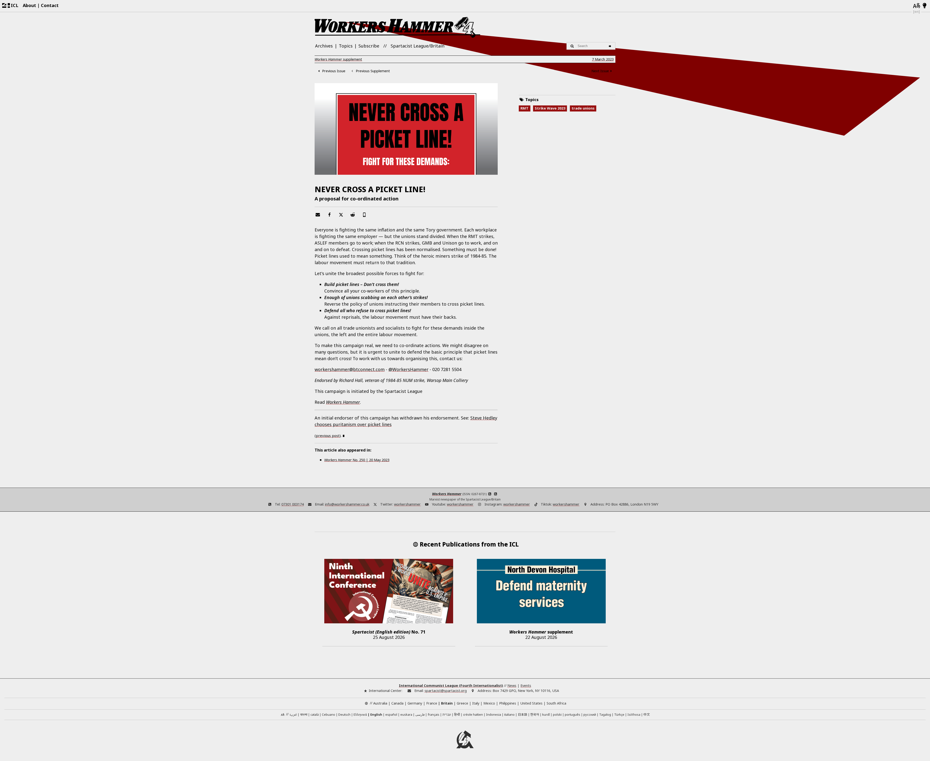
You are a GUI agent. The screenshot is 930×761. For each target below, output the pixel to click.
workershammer (407, 504)
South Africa (556, 703)
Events (525, 685)
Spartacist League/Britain (417, 46)
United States (531, 703)
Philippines (507, 703)
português (572, 714)
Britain (447, 703)
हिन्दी (457, 714)
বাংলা (303, 715)
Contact (50, 5)
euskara (406, 714)
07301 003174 (292, 504)
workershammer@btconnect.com (350, 369)
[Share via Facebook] (329, 214)
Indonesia (493, 714)
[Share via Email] (318, 214)
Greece (462, 703)
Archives (324, 46)
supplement (338, 59)
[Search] (610, 45)
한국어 (534, 714)
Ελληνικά (360, 714)
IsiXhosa (634, 714)
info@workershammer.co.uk (347, 504)
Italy (475, 703)
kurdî (546, 714)
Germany (415, 703)
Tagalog (605, 714)
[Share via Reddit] (353, 214)
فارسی (420, 714)
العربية (293, 715)
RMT (524, 108)
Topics (346, 46)
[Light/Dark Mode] (924, 6)
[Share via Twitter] (341, 214)
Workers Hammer (446, 493)
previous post (328, 435)
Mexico (489, 703)
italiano (509, 714)
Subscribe (368, 46)
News (511, 685)
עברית (446, 714)
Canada (397, 703)
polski (557, 714)
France (431, 703)
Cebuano (328, 714)
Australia (380, 703)
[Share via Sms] (364, 214)
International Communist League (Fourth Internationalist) (451, 685)
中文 (646, 714)
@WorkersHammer (408, 369)
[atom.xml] (489, 493)
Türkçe (619, 714)
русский (589, 714)
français (433, 714)
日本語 (522, 714)
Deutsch (344, 714)
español (391, 714)
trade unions (583, 108)
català (314, 714)
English (376, 714)
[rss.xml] (495, 493)
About (29, 5)
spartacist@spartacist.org (446, 690)
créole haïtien (473, 714)
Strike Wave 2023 (550, 108)
